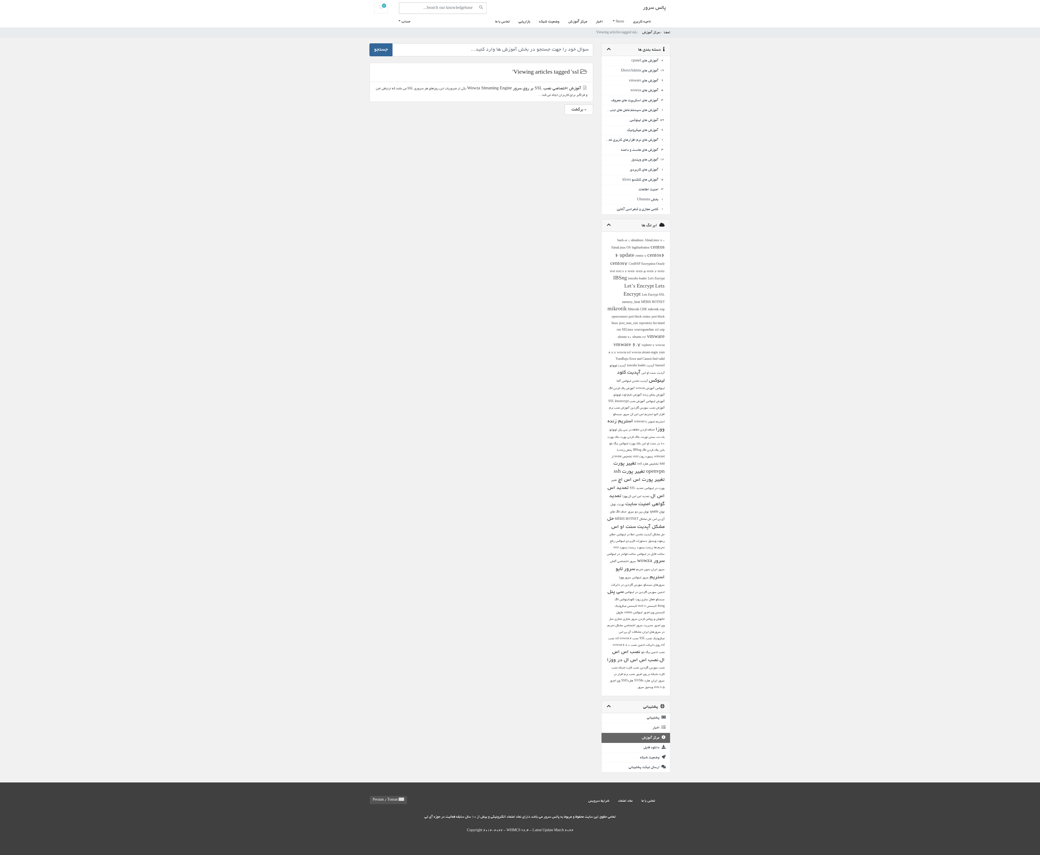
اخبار (599, 22)
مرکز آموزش (577, 22)
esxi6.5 (641, 271)
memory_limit (631, 302)
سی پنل (615, 592)
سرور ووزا (625, 577)
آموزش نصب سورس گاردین (647, 408)
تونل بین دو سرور (638, 512)
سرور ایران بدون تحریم (650, 569)
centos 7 (640, 256)
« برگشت (578, 109)
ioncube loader (637, 278)
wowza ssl (623, 352)
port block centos (640, 317)
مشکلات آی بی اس (630, 632)
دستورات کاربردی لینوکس (631, 541)
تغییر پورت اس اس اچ (641, 480)
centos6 (656, 256)
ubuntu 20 (624, 337)
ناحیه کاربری (642, 22)
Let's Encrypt (656, 278)
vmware (656, 337)
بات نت (660, 437)
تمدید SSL (637, 488)
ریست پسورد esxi (624, 547)
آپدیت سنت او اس (653, 373)
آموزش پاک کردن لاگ (622, 388)
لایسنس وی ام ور (654, 612)
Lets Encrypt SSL (653, 295)
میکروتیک (659, 638)
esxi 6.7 (621, 271)
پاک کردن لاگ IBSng (646, 450)
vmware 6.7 (627, 345)
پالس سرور (654, 8)
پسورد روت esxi (643, 456)
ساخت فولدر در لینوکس (621, 554)
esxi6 (631, 271)
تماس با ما (502, 22)
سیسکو (660, 599)
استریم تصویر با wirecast (649, 421)
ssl (656, 330)
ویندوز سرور (645, 687)
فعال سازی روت (645, 599)
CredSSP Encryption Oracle (647, 264)
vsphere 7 (648, 345)
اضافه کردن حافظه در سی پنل (636, 430)
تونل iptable (657, 512)
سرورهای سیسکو (654, 585)
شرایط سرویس (598, 801)
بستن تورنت (648, 437)
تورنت (620, 504)
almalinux (637, 240)
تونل (613, 504)
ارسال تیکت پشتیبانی (645, 767)
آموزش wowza (645, 388)
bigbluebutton (640, 248)
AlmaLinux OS (621, 248)
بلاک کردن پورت (629, 437)
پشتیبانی (654, 718)
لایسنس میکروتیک (626, 606)
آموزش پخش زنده (654, 395)
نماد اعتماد (625, 801)
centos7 (619, 264)
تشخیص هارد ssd (648, 464)
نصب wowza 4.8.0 (625, 645)
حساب (406, 22)
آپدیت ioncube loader (640, 365)
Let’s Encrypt (639, 286)
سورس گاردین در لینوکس (640, 592)
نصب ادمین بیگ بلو (653, 652)
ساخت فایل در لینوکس (651, 554)
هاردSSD (627, 681)
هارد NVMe (642, 681)
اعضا (667, 33)
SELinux (627, 330)
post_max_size (628, 323)
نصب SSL (645, 638)
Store (619, 22)
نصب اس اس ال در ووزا (632, 660)
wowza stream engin (645, 352)
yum (662, 352)
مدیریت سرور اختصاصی (638, 625)
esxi (612, 271)
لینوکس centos (633, 612)
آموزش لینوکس (655, 401)
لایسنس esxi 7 (647, 606)
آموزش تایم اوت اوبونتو (627, 395)
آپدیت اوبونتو (618, 365)
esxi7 (661, 271)
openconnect (620, 317)
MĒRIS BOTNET (653, 302)
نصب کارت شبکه (629, 668)
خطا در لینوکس (626, 534)
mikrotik (617, 309)
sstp (662, 330)
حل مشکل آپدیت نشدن (650, 534)
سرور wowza (651, 561)
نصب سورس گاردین (652, 668)
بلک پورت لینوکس (630, 443)
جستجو (381, 50)
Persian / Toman (386, 800)
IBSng (620, 278)
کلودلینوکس (627, 599)
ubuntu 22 (639, 337)
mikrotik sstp (656, 309)
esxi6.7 (651, 271)
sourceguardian (644, 330)
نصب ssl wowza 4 (626, 638)
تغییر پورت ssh (629, 472)
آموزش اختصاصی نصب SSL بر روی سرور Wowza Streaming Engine (481, 91)
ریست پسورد (645, 547)
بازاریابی (524, 22)
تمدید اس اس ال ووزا (635, 496)
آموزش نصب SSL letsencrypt (626, 401)
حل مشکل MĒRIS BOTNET (633, 519)
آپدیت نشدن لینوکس (635, 381)
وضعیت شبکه (549, 22)
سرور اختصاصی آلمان (623, 561)
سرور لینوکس (640, 577)
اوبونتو (613, 430)
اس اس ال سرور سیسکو (628, 414)
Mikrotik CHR (637, 309)
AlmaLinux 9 (653, 240)
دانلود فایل (652, 748)
